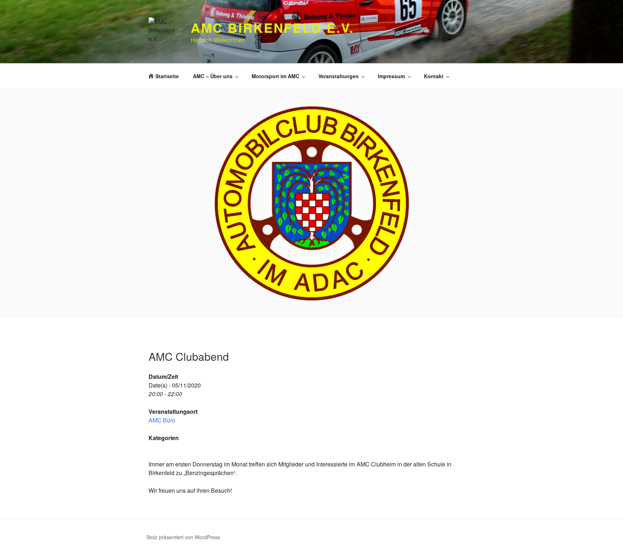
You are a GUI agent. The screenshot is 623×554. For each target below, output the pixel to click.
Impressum (391, 76)
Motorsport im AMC (275, 76)
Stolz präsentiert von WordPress (183, 537)
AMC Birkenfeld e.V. (272, 27)
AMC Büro (162, 420)
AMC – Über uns (213, 76)
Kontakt (433, 76)
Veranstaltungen (338, 76)
